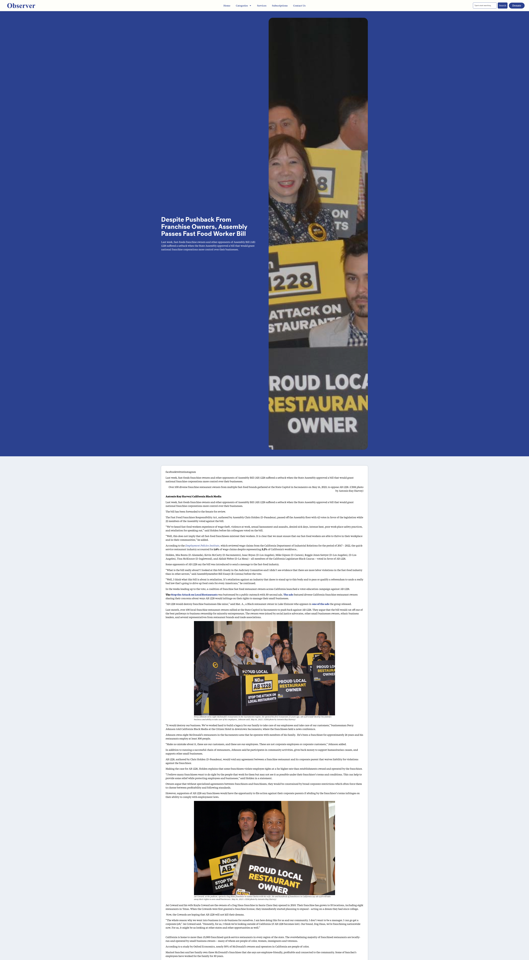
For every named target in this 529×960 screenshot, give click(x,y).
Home (226, 5)
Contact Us (299, 5)
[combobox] (485, 5)
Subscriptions (280, 5)
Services (261, 5)
